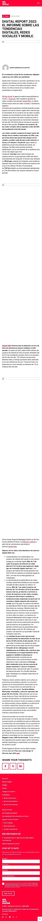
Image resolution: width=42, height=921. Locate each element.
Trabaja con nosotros (8, 791)
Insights (4, 785)
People (4, 788)
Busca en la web (7, 809)
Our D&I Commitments (10, 829)
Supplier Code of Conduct (10, 819)
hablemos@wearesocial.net (10, 843)
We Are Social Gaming (11, 804)
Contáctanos (6, 795)
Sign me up (8, 893)
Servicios (5, 778)
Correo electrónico (8, 876)
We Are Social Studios (11, 801)
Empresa (5, 870)
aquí (17, 753)
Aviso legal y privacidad (9, 813)
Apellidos (5, 864)
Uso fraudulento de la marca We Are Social (15, 816)
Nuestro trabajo (7, 782)
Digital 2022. (12, 547)
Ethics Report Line (9, 826)
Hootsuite (11, 99)
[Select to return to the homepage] (5, 3)
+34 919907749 (6, 840)
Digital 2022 (26, 101)
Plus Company (8, 823)
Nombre (5, 858)
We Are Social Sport (10, 798)
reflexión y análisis (29, 542)
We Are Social (7, 96)
